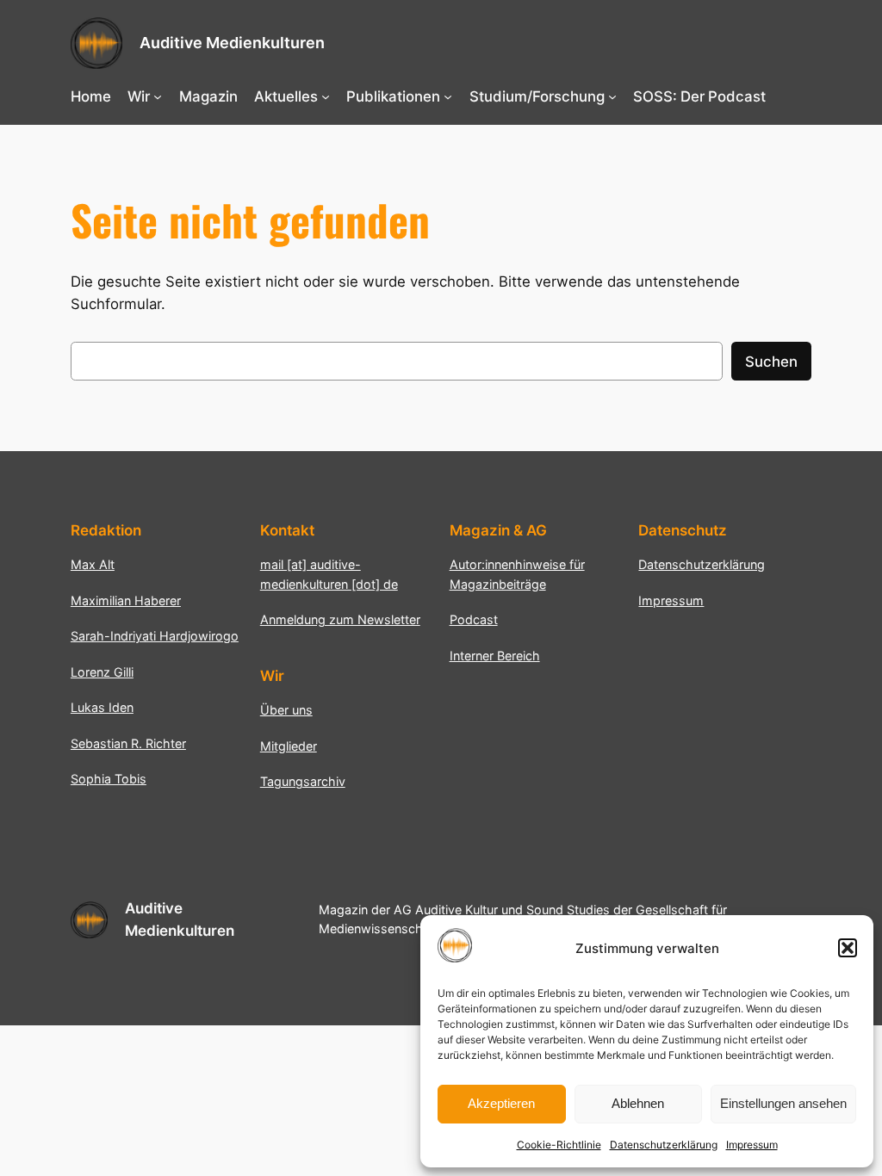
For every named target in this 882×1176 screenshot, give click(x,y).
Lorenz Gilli (102, 672)
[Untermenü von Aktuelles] (325, 96)
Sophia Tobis (108, 778)
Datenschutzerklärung (663, 1144)
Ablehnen (638, 1103)
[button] (847, 947)
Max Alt (93, 564)
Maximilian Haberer (126, 600)
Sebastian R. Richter (128, 743)
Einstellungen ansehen (783, 1103)
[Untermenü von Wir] (157, 96)
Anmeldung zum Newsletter (340, 619)
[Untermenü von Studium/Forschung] (612, 96)
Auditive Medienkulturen (232, 43)
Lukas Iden (102, 707)
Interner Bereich (495, 655)
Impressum (752, 1144)
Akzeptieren (501, 1103)
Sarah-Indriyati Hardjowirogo (155, 635)
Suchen (771, 361)
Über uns (286, 710)
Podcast (474, 619)
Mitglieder (288, 746)
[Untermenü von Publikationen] (448, 96)
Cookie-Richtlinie (559, 1144)
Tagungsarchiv (302, 781)
